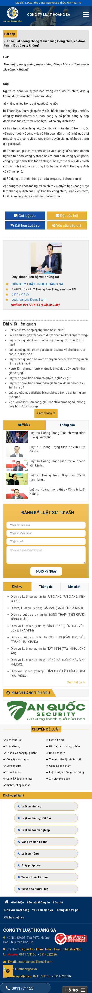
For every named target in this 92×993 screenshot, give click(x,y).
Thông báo (67, 425)
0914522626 (48, 954)
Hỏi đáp (9, 34)
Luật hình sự (56, 739)
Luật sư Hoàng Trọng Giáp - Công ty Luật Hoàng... (57, 491)
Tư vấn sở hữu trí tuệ (34, 889)
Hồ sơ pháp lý (57, 753)
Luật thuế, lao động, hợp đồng (66, 772)
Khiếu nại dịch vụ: (20, 976)
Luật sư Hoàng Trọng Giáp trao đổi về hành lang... (57, 477)
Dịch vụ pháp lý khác (18, 785)
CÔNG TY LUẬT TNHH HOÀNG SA (37, 284)
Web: (10, 969)
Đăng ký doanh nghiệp (19, 778)
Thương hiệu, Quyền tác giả (65, 759)
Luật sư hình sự (31, 806)
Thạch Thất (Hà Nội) (67, 949)
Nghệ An (27, 949)
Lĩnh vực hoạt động (16, 910)
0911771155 (20, 294)
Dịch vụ (17, 586)
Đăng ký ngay (46, 571)
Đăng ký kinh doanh (34, 841)
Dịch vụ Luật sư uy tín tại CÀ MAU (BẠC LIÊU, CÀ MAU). (47, 608)
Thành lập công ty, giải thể (21, 753)
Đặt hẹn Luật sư (14, 917)
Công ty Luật (13, 765)
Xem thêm (45, 413)
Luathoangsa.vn (26, 969)
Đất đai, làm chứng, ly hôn (64, 746)
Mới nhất (74, 586)
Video (25, 424)
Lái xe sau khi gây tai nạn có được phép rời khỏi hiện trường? (48, 335)
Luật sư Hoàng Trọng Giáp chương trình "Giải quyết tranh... (57, 435)
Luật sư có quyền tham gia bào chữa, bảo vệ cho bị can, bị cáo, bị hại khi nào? (47, 352)
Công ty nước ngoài (17, 759)
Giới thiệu (17, 902)
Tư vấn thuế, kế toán (34, 877)
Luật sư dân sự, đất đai (36, 818)
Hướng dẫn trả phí (67, 910)
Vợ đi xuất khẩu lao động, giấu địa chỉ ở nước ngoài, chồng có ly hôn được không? (47, 404)
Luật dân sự (13, 746)
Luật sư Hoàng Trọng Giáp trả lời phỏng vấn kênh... (57, 463)
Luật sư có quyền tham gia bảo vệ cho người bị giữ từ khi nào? (46, 342)
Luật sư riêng (30, 853)
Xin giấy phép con (59, 778)
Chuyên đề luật (46, 729)
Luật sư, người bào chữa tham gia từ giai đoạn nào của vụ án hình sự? (47, 385)
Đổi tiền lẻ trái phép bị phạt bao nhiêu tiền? (37, 330)
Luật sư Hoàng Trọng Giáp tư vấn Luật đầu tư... (57, 449)
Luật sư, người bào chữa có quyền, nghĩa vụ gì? (40, 378)
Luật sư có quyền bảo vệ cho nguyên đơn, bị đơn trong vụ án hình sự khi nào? (48, 361)
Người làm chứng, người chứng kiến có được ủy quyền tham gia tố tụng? (48, 371)
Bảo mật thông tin (38, 902)
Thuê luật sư (13, 772)
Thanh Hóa (43, 949)
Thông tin (46, 586)
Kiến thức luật (14, 739)
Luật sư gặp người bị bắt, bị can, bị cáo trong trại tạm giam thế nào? (47, 395)
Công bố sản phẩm (60, 765)
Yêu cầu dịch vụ (42, 910)
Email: (12, 961)
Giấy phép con (31, 865)
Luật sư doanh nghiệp (35, 830)
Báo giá (58, 902)
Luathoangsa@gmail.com (29, 299)
